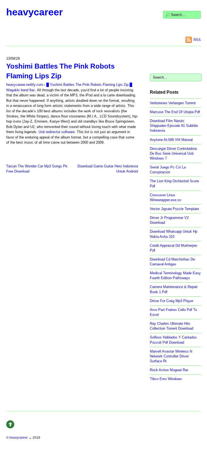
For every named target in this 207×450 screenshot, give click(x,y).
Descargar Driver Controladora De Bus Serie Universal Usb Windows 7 (173, 153)
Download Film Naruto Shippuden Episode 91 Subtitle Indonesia (174, 126)
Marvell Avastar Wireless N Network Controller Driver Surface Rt (171, 356)
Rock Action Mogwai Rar (169, 370)
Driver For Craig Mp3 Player (171, 301)
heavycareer (34, 12)
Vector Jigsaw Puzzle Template (174, 209)
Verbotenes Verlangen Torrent (173, 103)
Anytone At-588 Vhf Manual (171, 140)
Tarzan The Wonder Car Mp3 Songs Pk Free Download (36, 168)
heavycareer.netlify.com (24, 85)
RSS (197, 40)
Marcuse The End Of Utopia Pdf (175, 112)
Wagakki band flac (20, 90)
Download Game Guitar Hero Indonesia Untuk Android (107, 168)
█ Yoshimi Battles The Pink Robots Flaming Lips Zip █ (89, 85)
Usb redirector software (57, 132)
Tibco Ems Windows (166, 379)
